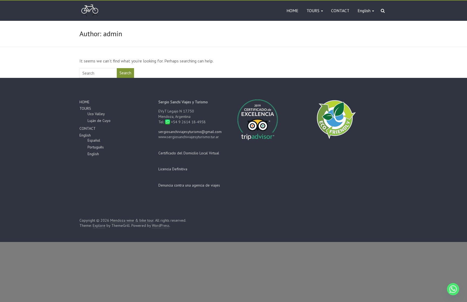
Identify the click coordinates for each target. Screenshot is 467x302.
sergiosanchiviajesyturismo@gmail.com (190, 131)
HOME (292, 10)
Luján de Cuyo (99, 120)
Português (96, 147)
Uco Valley (96, 113)
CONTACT (340, 10)
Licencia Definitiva (172, 169)
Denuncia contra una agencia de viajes (189, 185)
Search (125, 72)
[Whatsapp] (453, 289)
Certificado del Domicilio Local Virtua (188, 153)
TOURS (312, 10)
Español (94, 140)
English (364, 10)
